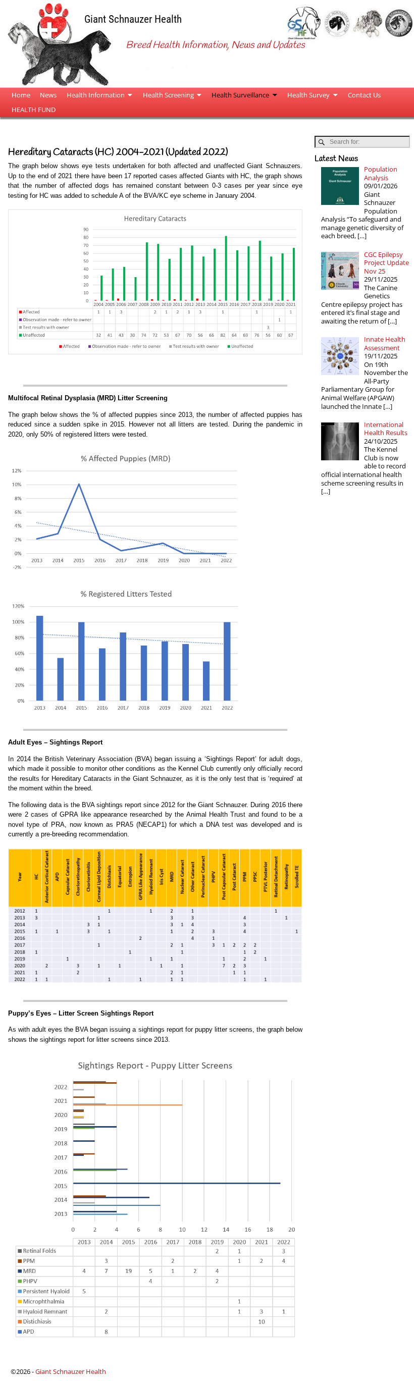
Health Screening (168, 94)
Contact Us (364, 94)
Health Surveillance (240, 94)
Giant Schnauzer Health (133, 19)
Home (21, 94)
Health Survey (308, 94)
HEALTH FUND (34, 109)
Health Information (96, 94)
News (48, 94)
